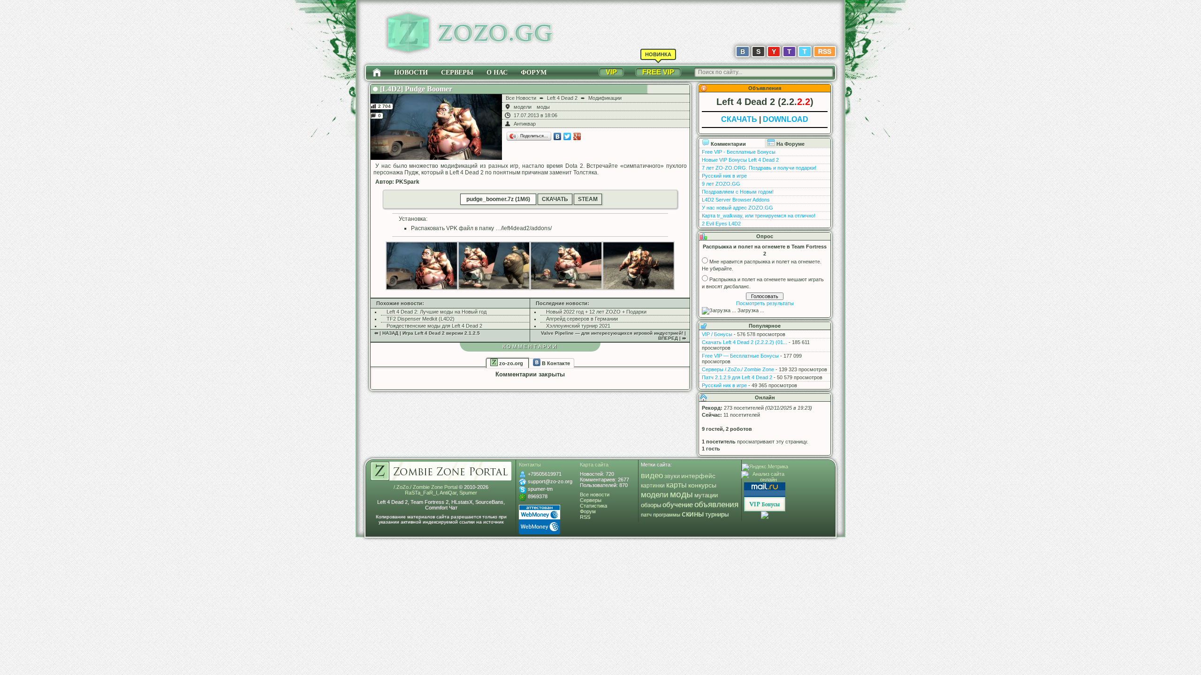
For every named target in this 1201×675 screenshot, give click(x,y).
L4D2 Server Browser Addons (736, 199)
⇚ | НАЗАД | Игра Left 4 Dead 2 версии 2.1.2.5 (427, 333)
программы (666, 515)
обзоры (651, 505)
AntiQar (448, 492)
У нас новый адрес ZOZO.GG (737, 207)
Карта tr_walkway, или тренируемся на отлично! (758, 215)
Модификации (605, 98)
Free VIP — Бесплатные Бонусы (740, 356)
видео (652, 475)
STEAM (588, 199)
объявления (716, 504)
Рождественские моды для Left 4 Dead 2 (434, 326)
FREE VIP (658, 72)
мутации (706, 495)
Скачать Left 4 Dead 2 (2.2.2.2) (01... (744, 342)
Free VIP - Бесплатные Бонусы (738, 152)
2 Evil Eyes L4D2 (721, 223)
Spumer (468, 492)
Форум (534, 72)
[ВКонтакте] (557, 136)
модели (523, 107)
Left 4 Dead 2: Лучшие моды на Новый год (436, 312)
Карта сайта (594, 464)
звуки (672, 476)
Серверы (457, 72)
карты (676, 484)
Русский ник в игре (724, 176)
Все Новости (521, 98)
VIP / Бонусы (717, 334)
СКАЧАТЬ (555, 199)
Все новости (594, 494)
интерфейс (698, 476)
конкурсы (702, 485)
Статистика (593, 506)
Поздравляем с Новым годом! (738, 192)
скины (693, 514)
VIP (611, 72)
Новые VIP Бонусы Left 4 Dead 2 (740, 160)
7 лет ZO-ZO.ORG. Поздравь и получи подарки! (759, 168)
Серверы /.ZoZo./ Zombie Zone (738, 369)
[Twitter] (567, 136)
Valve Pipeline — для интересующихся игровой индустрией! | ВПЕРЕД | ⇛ (613, 335)
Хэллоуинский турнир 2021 (578, 326)
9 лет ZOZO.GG (721, 184)
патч (646, 515)
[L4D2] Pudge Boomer (416, 89)
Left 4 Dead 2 (562, 98)
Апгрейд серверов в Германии (582, 319)
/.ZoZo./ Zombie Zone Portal (425, 487)
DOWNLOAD (785, 119)
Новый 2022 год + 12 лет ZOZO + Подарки (596, 312)
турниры (717, 514)
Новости (411, 72)
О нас (497, 72)
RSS (824, 51)
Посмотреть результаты (765, 303)
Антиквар (525, 124)
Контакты (530, 464)
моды (543, 107)
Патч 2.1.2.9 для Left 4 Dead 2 (737, 377)
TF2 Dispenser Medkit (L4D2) (421, 319)
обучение (677, 505)
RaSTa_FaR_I (421, 492)
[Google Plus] (577, 136)
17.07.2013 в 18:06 (535, 115)
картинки (653, 485)
